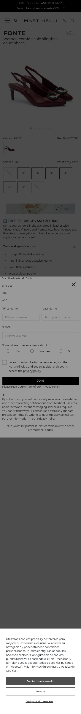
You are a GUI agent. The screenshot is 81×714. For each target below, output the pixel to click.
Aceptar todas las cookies (40, 681)
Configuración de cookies (39, 701)
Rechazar (41, 691)
